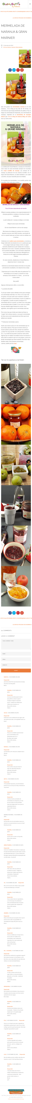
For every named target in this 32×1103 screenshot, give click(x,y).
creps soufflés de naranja (11, 170)
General (13, 47)
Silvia (5, 712)
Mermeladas (19, 47)
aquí (15, 343)
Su (4, 882)
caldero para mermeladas (17, 241)
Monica (6, 746)
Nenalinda (7, 986)
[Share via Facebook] (10, 70)
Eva (5, 1020)
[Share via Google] (22, 70)
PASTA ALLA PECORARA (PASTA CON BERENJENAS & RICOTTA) (16, 11)
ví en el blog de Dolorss (15, 116)
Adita (5, 779)
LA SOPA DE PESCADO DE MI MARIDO (22, 18)
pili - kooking (7, 950)
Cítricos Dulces (7, 47)
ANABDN (6, 913)
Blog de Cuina (26, 116)
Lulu (5, 1054)
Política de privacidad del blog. (16, 1099)
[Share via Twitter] (14, 70)
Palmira (9, 690)
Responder (6, 680)
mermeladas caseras (19, 106)
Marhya (6, 677)
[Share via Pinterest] (18, 70)
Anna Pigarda (8, 845)
